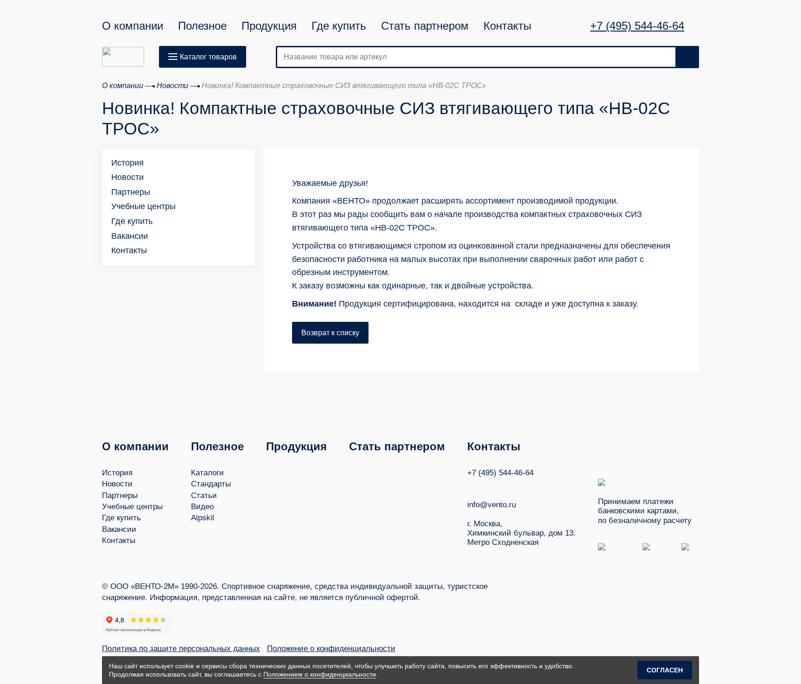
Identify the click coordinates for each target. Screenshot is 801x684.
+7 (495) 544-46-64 (637, 26)
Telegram (506, 486)
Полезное (202, 26)
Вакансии (129, 236)
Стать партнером (425, 26)
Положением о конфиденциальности (319, 674)
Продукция (269, 26)
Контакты (507, 26)
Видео (202, 506)
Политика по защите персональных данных (181, 648)
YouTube (489, 486)
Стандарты (211, 483)
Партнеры (130, 192)
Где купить (339, 26)
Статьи (204, 495)
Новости (127, 177)
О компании (132, 26)
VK (471, 486)
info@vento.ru (491, 504)
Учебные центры (143, 206)
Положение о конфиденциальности (331, 648)
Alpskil (202, 517)
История (127, 162)
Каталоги (207, 472)
